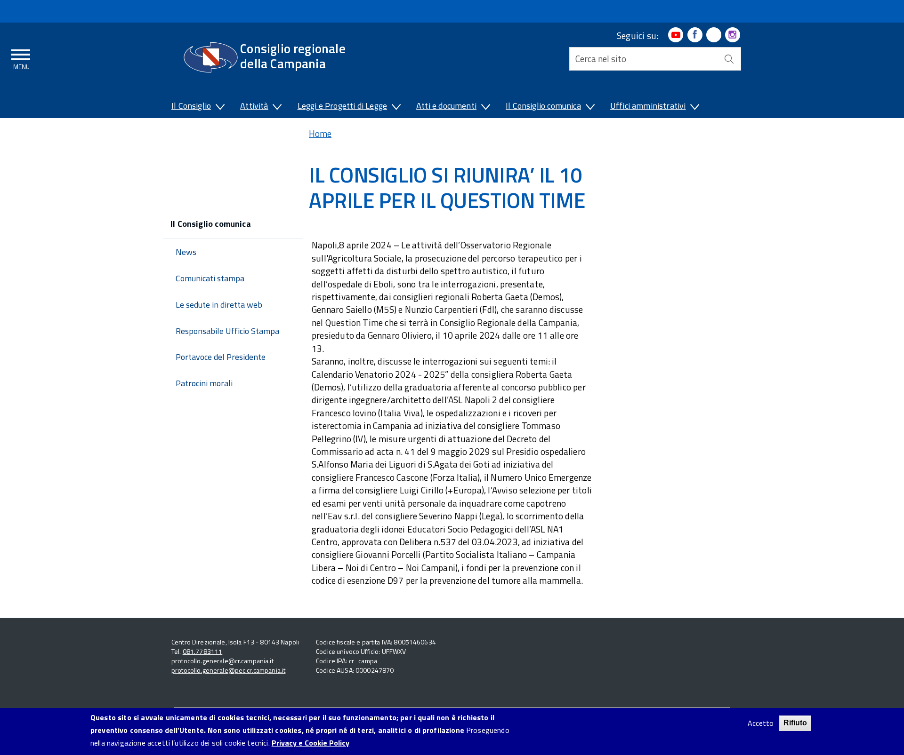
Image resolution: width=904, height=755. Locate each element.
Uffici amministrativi (648, 105)
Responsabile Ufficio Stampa (227, 331)
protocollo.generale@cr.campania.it (222, 661)
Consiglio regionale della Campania (293, 56)
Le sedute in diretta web (219, 304)
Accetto (761, 723)
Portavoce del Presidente (221, 356)
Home (320, 133)
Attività (254, 105)
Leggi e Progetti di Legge (342, 105)
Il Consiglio (191, 105)
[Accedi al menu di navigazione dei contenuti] (21, 58)
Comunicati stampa (210, 278)
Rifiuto (795, 723)
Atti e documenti (446, 105)
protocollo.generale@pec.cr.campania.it (228, 670)
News (186, 252)
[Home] (211, 57)
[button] (219, 108)
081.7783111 (203, 651)
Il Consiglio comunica (543, 105)
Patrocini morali (204, 383)
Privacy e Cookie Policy (310, 743)
